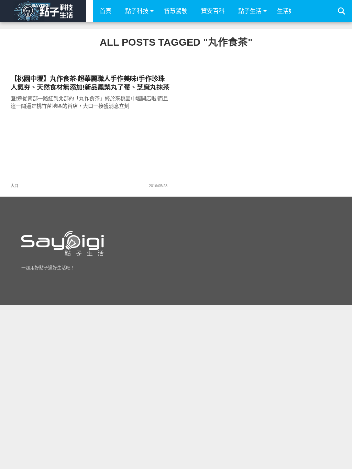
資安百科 (212, 11)
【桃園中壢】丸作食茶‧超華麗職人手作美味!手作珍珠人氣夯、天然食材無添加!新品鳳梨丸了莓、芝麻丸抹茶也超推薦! (90, 83)
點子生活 (250, 11)
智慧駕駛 (175, 11)
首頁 (105, 11)
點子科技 (136, 11)
